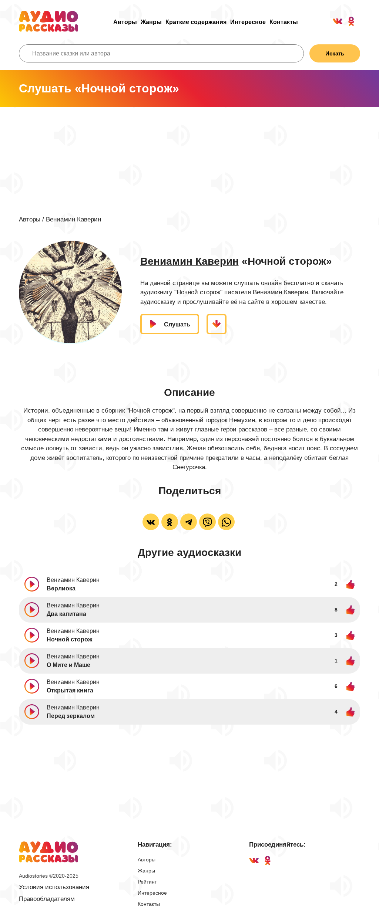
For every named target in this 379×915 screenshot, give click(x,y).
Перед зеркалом (71, 716)
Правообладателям (47, 898)
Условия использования (54, 887)
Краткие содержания (196, 22)
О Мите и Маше (68, 665)
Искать (334, 53)
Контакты (283, 22)
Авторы (125, 22)
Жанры (151, 22)
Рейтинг (147, 882)
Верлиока (61, 588)
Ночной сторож (69, 639)
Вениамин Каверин (73, 219)
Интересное (248, 22)
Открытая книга (70, 690)
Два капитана (66, 614)
